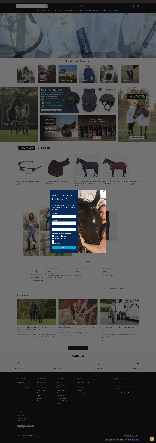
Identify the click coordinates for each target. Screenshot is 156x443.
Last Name (54, 220)
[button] (152, 439)
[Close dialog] (104, 191)
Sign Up (64, 248)
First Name (54, 213)
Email (53, 227)
